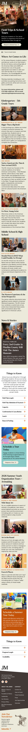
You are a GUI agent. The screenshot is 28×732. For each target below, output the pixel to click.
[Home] (2, 52)
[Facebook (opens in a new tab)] (6, 682)
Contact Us (18, 689)
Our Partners (4, 699)
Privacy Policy (5, 702)
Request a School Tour (12, 45)
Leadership (4, 696)
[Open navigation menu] (25, 3)
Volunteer (17, 703)
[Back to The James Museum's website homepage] (4, 3)
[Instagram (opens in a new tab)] (2, 682)
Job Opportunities (20, 700)
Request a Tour (11, 463)
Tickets (19, 4)
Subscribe (7, 729)
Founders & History (6, 693)
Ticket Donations (19, 695)
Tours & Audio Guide (10, 52)
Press (16, 697)
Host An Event (19, 692)
